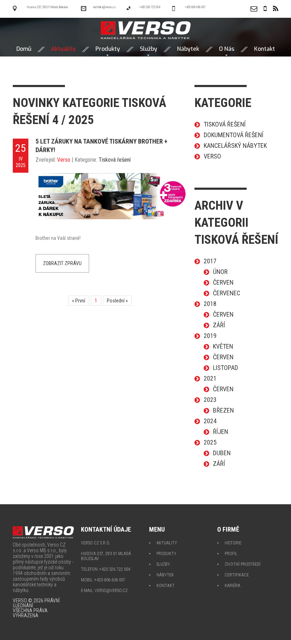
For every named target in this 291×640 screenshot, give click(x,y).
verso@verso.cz (111, 590)
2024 (210, 421)
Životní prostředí (242, 564)
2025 (210, 442)
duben (222, 453)
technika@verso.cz (104, 7)
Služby (148, 49)
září (219, 325)
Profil (231, 553)
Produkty (107, 49)
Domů (23, 49)
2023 (210, 399)
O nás (226, 49)
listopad (225, 367)
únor (220, 271)
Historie (233, 542)
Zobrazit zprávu (62, 263)
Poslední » (117, 300)
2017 (210, 261)
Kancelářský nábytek (235, 145)
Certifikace (237, 574)
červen (223, 282)
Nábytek (188, 49)
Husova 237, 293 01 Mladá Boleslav (47, 7)
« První (78, 300)
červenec (226, 293)
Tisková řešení (115, 159)
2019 (210, 335)
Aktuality (167, 542)
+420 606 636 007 (195, 7)
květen (223, 346)
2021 (210, 378)
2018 (210, 303)
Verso (63, 159)
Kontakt (264, 49)
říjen (220, 431)
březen (223, 410)
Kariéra (232, 585)
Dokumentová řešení (233, 135)
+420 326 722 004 (149, 7)
